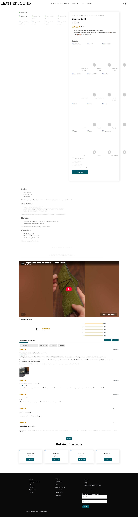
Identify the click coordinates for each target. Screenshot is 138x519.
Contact (89, 3)
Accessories (58, 490)
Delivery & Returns (34, 482)
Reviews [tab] (23, 340)
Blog (82, 3)
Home (73, 15)
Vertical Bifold (107, 453)
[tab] (32, 341)
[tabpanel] (69, 392)
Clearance (58, 495)
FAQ (30, 484)
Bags (56, 484)
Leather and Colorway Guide (93, 485)
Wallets (90, 15)
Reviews (87, 480)
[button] (67, 14)
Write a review (115, 339)
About (53, 3)
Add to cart (30, 459)
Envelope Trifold (30, 453)
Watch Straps (59, 482)
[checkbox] (61, 345)
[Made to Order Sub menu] (68, 3)
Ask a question (107, 339)
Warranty (32, 487)
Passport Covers (60, 487)
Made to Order (62, 3)
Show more (69, 438)
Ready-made (75, 3)
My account (32, 490)
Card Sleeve (56, 453)
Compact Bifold (81, 453)
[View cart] (124, 3)
